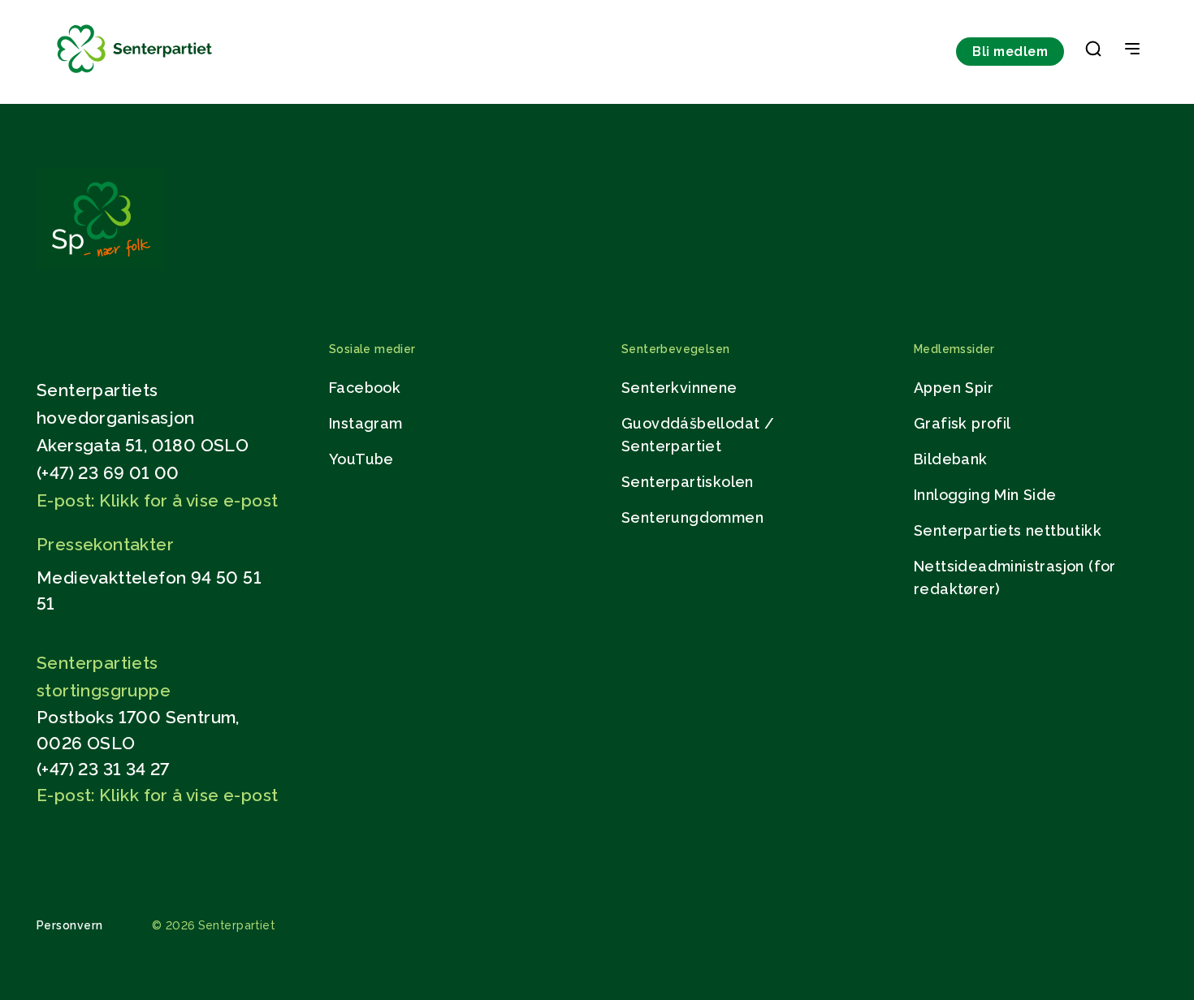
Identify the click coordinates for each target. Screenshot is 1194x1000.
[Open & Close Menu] (1132, 50)
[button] (1093, 52)
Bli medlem (1010, 51)
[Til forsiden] (135, 73)
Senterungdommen (692, 517)
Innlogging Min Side (985, 494)
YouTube (361, 459)
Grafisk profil (962, 423)
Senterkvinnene (679, 387)
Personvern (70, 925)
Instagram (366, 423)
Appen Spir (953, 387)
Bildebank (951, 459)
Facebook (364, 387)
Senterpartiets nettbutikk (1007, 530)
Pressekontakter (105, 544)
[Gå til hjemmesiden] (101, 265)
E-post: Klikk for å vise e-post (157, 500)
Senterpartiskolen (687, 481)
